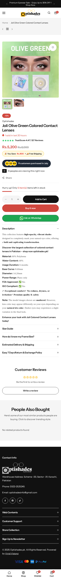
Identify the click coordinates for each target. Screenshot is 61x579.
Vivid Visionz (12, 553)
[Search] (49, 13)
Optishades (8, 121)
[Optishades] (30, 13)
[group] (30, 70)
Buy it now (30, 208)
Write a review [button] (30, 390)
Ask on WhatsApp (32, 218)
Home (5, 22)
